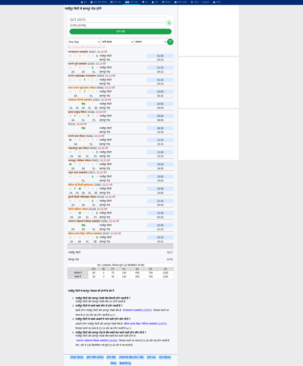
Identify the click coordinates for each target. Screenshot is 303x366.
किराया (167, 2)
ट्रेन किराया (164, 357)
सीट (156, 2)
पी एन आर (117, 2)
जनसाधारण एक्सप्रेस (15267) (137, 310)
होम (85, 2)
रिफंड (195, 2)
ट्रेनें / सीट (134, 2)
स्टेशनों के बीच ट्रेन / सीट (131, 357)
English (205, 2)
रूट (146, 2)
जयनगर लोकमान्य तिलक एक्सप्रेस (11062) (96, 340)
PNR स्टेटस (77, 357)
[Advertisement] (208, 30)
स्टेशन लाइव (182, 2)
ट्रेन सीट (111, 357)
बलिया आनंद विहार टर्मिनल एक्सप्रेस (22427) (145, 323)
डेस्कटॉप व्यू (125, 363)
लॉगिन (218, 2)
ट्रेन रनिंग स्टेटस (100, 2)
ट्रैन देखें (120, 31)
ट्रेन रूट (151, 357)
